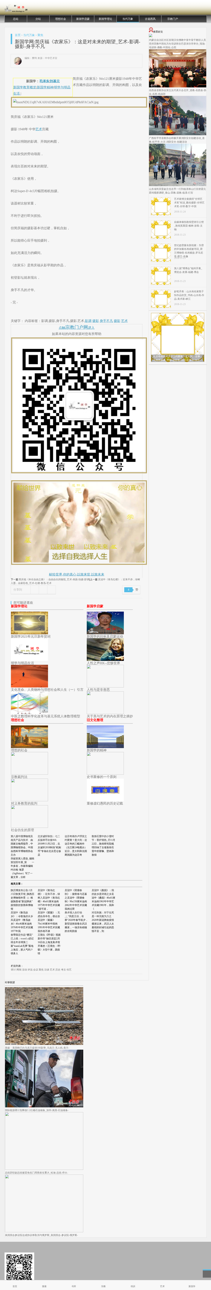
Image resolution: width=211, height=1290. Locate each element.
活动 (24, 969)
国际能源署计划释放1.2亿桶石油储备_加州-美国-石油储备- (37, 1110)
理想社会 (60, 18)
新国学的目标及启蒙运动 (105, 636)
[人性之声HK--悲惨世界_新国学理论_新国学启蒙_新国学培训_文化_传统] (105, 659)
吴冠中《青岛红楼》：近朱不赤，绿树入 (49, 894)
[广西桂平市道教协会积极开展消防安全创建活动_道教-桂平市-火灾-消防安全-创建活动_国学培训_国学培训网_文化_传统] (177, 134)
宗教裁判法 (19, 777)
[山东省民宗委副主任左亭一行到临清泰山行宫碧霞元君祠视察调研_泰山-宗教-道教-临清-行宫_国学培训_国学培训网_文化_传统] (177, 185)
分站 (38, 18)
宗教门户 (172, 18)
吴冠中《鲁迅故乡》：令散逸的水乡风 (22, 916)
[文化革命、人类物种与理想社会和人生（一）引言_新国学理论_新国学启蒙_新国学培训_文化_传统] (29, 686)
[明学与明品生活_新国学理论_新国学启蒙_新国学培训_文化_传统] (29, 659)
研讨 (13, 969)
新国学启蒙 (83, 18)
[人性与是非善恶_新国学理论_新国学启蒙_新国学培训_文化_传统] (105, 686)
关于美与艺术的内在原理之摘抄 (110, 716)
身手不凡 (106, 321)
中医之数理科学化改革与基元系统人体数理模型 (45, 716)
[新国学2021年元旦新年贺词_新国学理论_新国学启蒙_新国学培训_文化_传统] (29, 633)
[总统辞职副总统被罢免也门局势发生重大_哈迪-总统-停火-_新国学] (44, 1169)
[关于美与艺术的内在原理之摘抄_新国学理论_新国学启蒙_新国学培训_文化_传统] (105, 713)
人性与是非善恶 (98, 689)
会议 (35, 969)
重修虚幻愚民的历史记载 (105, 803)
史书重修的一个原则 (101, 777)
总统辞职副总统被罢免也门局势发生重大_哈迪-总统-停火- (36, 1172)
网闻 (18, 969)
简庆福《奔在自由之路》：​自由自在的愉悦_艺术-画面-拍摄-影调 (54, 579)
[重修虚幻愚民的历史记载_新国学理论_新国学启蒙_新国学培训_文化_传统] (105, 800)
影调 (88, 321)
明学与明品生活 (22, 663)
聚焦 (40, 35)
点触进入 (77, 327)
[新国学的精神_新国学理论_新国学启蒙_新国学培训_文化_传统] (105, 747)
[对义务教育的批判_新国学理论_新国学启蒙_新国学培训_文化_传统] (29, 800)
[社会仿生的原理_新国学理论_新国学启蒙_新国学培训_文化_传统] (29, 826)
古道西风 (150, 18)
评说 (30, 969)
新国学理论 (105, 18)
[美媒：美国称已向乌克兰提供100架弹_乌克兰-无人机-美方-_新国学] (44, 1044)
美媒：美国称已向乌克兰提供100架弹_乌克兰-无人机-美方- (37, 1047)
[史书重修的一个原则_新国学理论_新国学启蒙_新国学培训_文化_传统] (105, 773)
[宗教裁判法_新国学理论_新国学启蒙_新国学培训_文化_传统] (29, 773)
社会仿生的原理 (22, 830)
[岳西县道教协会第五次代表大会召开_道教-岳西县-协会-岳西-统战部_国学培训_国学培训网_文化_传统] (177, 86)
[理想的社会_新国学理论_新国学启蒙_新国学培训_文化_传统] (29, 747)
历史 (57, 969)
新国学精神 (45, 87)
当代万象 (127, 18)
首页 (18, 35)
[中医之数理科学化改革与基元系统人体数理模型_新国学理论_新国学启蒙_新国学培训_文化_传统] (29, 713)
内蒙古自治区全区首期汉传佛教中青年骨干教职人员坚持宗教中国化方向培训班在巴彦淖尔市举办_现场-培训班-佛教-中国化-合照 (177, 44)
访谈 (46, 969)
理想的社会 (19, 750)
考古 (63, 969)
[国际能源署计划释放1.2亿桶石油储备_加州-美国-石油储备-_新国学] (44, 1106)
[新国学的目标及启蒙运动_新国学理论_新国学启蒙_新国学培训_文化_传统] (105, 633)
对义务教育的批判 (24, 803)
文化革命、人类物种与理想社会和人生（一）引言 (47, 689)
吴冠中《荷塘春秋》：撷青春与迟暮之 (76, 894)
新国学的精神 (97, 750)
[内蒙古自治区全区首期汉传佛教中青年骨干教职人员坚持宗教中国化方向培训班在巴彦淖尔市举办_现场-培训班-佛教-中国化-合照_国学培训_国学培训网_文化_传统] (150, 36)
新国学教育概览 (24, 87)
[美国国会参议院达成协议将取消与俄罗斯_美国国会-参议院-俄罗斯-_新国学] (44, 1231)
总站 (15, 18)
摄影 (95, 321)
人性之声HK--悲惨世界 (103, 663)
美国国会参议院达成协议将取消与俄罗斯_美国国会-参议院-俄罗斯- (41, 1235)
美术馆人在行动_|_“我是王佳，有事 (74, 916)
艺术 (38, 129)
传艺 (69, 969)
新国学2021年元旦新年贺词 (30, 636)
